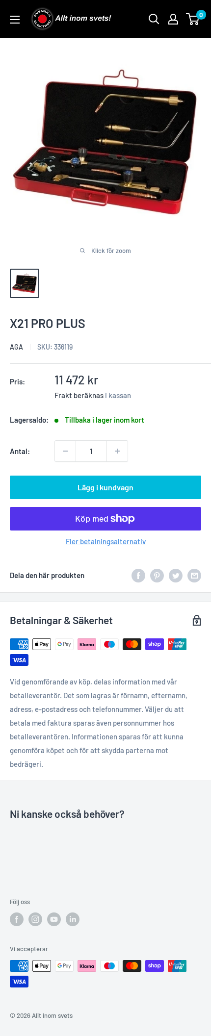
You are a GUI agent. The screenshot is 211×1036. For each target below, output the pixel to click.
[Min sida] (173, 19)
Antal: (20, 451)
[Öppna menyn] (15, 20)
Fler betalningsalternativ (106, 541)
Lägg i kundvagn (105, 487)
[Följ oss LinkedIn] (72, 919)
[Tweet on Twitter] (176, 575)
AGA (16, 347)
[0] (193, 19)
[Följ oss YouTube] (54, 919)
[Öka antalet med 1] (117, 451)
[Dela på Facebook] (138, 575)
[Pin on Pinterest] (157, 575)
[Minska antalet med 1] (65, 451)
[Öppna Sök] (154, 19)
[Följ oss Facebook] (17, 919)
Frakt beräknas (79, 395)
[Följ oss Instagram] (35, 919)
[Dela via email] (194, 575)
